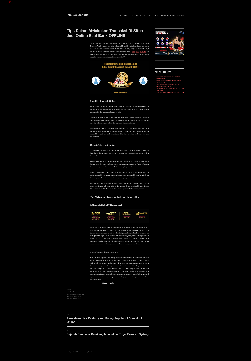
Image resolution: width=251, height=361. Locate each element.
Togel (126, 15)
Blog (156, 15)
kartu (137, 51)
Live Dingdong (136, 15)
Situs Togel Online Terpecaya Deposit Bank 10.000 (170, 92)
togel (133, 51)
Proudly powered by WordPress (85, 352)
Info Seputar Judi (78, 15)
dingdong (143, 51)
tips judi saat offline (75, 298)
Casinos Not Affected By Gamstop (172, 15)
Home (119, 15)
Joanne (69, 289)
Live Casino (148, 15)
